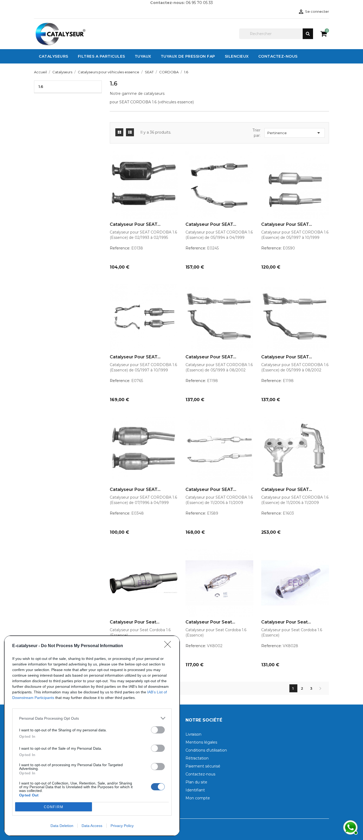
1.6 (40, 86)
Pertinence (294, 133)
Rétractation (197, 758)
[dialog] (92, 736)
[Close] (169, 646)
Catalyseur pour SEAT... (135, 224)
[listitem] (92, 718)
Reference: (120, 248)
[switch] (158, 729)
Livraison (193, 734)
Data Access (92, 826)
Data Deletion (61, 826)
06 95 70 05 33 (199, 2)
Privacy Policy (122, 826)
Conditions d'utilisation (206, 750)
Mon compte (197, 798)
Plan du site (196, 782)
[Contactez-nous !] (349, 826)
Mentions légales (201, 742)
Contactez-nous (200, 774)
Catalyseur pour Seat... (134, 622)
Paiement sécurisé (202, 766)
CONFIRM (54, 807)
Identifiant (195, 790)
